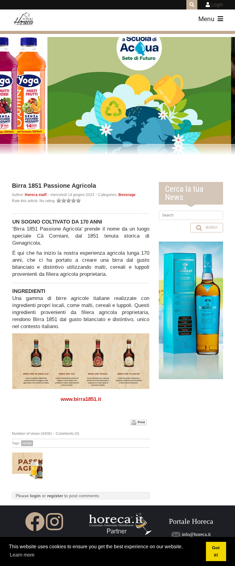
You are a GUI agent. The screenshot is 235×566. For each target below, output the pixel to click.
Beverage (127, 195)
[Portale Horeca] (24, 19)
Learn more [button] (22, 554)
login (35, 495)
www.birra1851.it (81, 399)
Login (217, 5)
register (55, 495)
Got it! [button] (216, 551)
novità (27, 443)
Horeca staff (36, 195)
